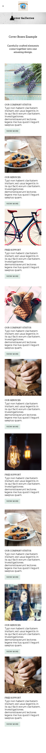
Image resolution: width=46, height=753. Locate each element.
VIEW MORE (12, 131)
